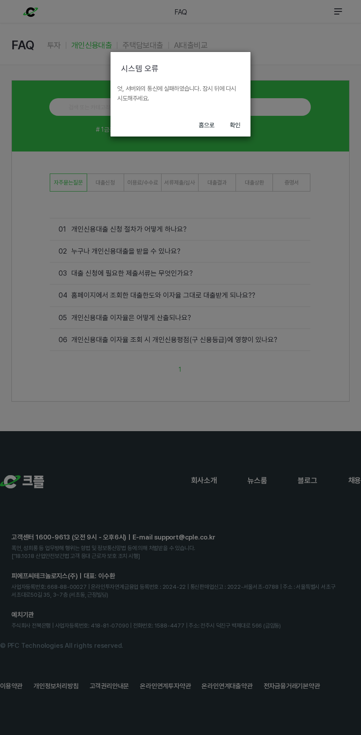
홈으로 (206, 125)
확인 (235, 125)
